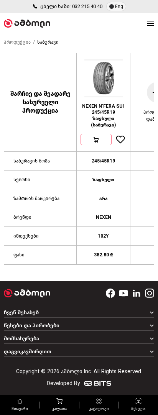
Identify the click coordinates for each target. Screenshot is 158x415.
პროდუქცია (17, 42)
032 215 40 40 (87, 6)
